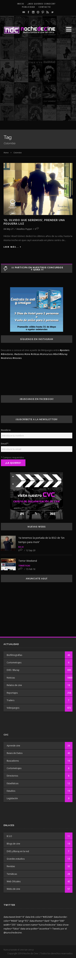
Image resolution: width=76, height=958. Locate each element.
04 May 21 (9, 228)
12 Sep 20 (30, 550)
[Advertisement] (38, 82)
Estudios (11, 790)
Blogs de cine (13, 843)
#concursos (46, 354)
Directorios (12, 775)
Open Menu (68, 29)
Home (6, 152)
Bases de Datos (14, 753)
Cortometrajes (14, 662)
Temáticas (24, 565)
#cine (27, 354)
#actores (19, 354)
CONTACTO (45, 7)
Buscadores (13, 760)
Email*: (5, 443)
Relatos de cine (14, 685)
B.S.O (21, 546)
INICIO (20, 3)
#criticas (35, 354)
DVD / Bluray (13, 670)
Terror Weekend (27, 560)
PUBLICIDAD (28, 7)
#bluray (63, 354)
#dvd (56, 354)
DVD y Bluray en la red (18, 851)
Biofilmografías (14, 655)
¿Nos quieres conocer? (41, 3)
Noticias (11, 677)
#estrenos (6, 358)
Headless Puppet (24, 228)
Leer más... (11, 246)
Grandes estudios (16, 858)
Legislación (12, 798)
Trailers (10, 700)
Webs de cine (13, 888)
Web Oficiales (14, 881)
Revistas (11, 866)
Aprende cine (13, 745)
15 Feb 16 (30, 569)
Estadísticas (12, 783)
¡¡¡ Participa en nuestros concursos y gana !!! (37, 268)
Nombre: (6, 430)
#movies (17, 358)
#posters (64, 350)
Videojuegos (13, 707)
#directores (7, 354)
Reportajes (12, 692)
